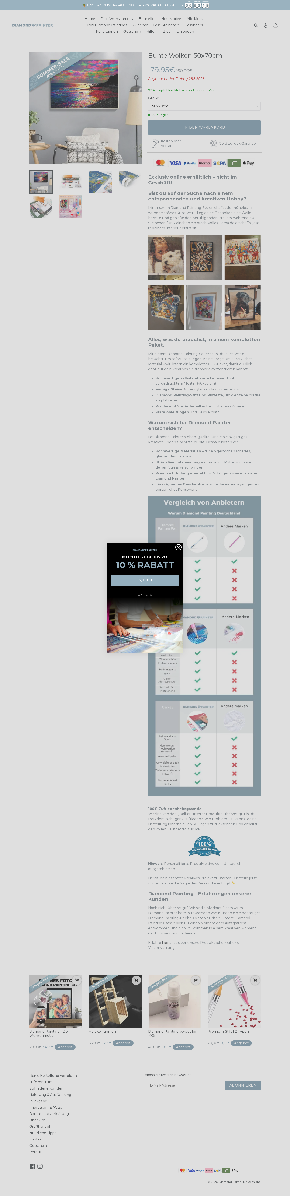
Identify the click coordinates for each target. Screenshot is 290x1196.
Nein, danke (145, 595)
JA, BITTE (145, 580)
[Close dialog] (178, 547)
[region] (145, 5)
